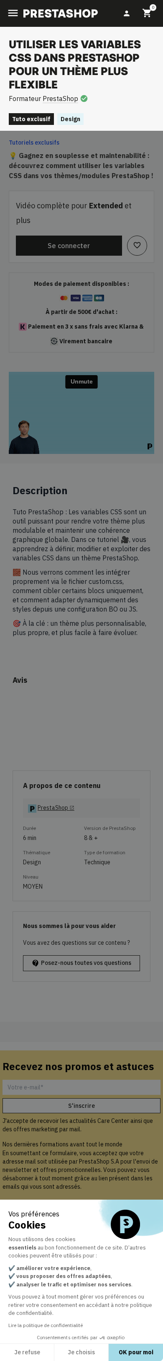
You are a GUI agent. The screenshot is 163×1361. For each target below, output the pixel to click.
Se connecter (69, 245)
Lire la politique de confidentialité (45, 1325)
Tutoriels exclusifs (34, 142)
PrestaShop (60, 98)
